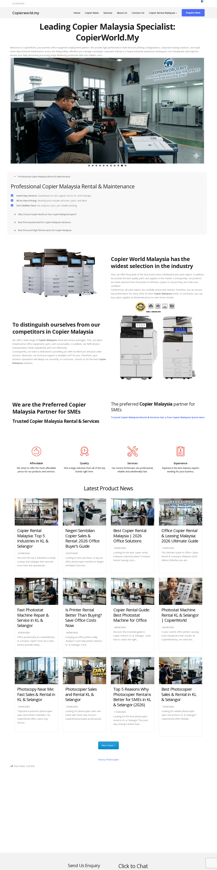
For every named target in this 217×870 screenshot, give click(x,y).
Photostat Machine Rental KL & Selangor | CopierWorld (180, 615)
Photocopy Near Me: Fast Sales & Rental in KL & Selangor (36, 694)
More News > (108, 745)
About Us (122, 12)
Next (209, 110)
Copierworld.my (25, 12)
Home (77, 12)
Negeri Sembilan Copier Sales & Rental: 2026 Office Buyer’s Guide (82, 538)
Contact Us (138, 12)
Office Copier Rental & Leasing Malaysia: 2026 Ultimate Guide (179, 536)
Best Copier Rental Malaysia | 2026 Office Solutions (129, 536)
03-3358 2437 (18, 3)
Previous (6, 110)
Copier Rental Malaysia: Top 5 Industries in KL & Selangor (32, 538)
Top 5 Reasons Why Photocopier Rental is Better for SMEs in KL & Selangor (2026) (132, 697)
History (108, 759)
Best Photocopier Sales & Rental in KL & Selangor (178, 694)
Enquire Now (193, 12)
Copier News (92, 12)
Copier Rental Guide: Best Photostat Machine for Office (131, 615)
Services (107, 12)
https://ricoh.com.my (84, 478)
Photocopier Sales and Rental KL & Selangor (81, 694)
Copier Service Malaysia (162, 12)
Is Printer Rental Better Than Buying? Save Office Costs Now (83, 617)
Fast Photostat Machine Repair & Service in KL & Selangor (33, 617)
